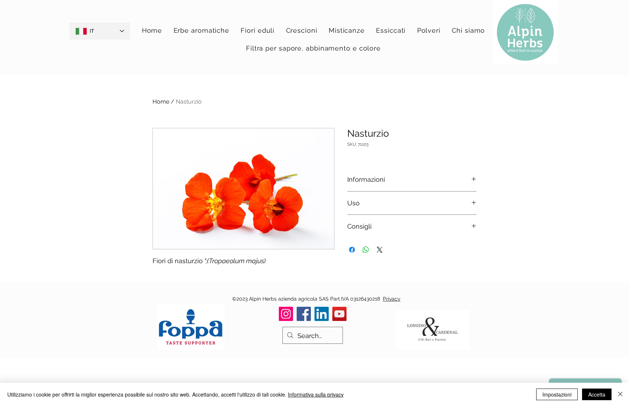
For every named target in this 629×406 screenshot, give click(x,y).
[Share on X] (379, 249)
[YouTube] (339, 314)
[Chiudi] (620, 394)
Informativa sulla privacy (316, 394)
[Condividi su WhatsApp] (365, 249)
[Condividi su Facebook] (352, 249)
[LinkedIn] (321, 314)
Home (161, 101)
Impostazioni (556, 394)
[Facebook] (304, 314)
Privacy (391, 299)
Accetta (596, 394)
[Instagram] (286, 314)
